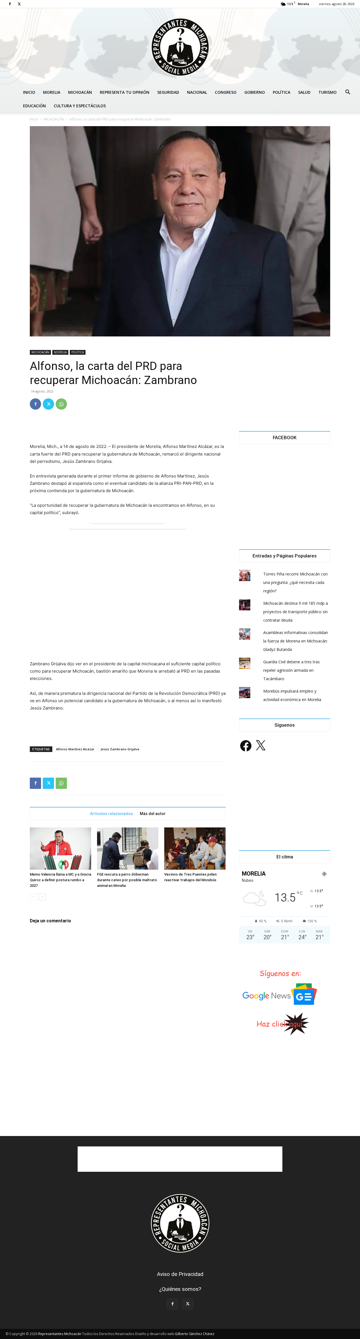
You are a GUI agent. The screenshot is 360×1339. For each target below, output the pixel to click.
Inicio (34, 119)
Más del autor (153, 814)
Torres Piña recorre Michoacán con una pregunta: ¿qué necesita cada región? (295, 582)
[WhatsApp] (61, 404)
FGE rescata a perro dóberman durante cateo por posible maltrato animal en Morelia (127, 880)
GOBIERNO (254, 92)
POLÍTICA (281, 92)
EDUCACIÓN (34, 105)
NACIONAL (197, 92)
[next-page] (42, 896)
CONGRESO (226, 92)
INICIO (29, 92)
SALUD (304, 92)
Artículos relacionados (111, 814)
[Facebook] (10, 4)
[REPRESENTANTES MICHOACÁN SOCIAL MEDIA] (180, 47)
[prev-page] (33, 896)
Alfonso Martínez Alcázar (75, 749)
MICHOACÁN (80, 92)
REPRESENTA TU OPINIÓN (124, 92)
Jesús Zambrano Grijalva (120, 749)
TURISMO (327, 92)
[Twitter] (19, 4)
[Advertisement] (128, 428)
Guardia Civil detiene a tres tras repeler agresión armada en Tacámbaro (291, 670)
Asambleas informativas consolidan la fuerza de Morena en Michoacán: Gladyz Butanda (295, 641)
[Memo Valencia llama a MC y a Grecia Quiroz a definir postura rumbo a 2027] (60, 848)
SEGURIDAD (168, 92)
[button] (347, 92)
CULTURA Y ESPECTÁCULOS (80, 105)
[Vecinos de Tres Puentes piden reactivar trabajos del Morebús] (195, 848)
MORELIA (51, 92)
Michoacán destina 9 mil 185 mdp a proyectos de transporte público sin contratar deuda (295, 612)
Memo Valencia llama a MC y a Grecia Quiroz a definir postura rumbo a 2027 (60, 880)
